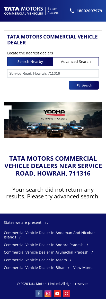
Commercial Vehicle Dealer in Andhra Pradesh (44, 245)
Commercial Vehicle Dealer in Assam (35, 260)
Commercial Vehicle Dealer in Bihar (34, 268)
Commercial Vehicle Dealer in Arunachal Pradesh (46, 252)
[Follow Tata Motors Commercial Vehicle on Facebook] (39, 294)
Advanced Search (76, 61)
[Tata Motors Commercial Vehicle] (31, 11)
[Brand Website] (67, 294)
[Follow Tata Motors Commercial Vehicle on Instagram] (48, 294)
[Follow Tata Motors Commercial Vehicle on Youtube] (57, 294)
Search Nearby (30, 61)
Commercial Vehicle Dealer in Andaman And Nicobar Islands (49, 235)
